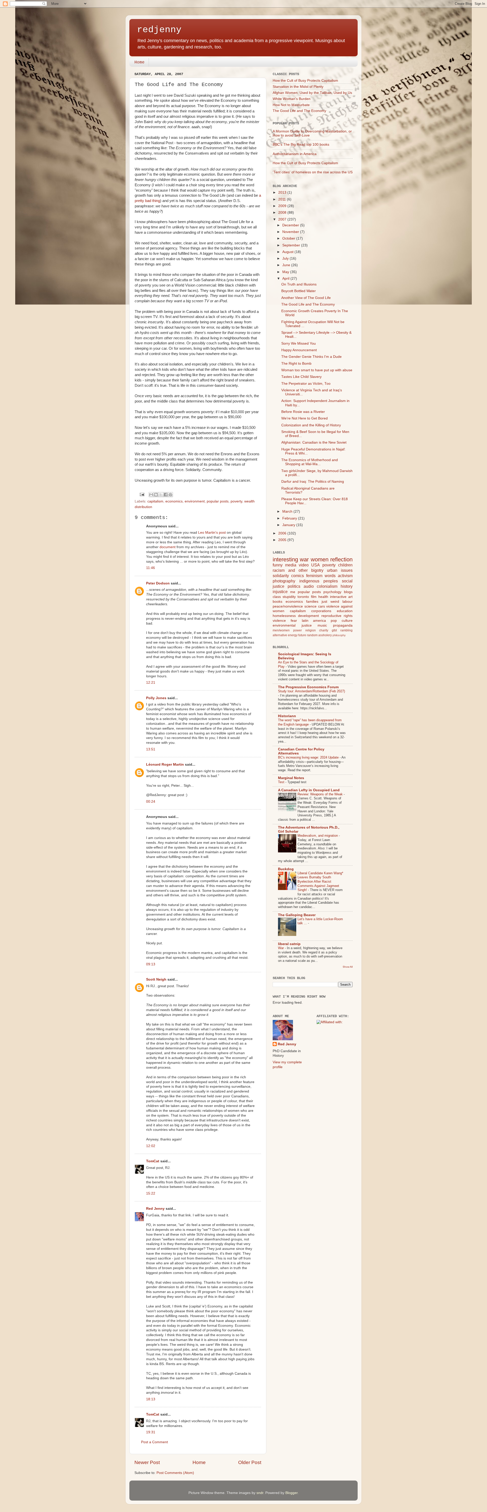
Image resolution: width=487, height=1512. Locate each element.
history (347, 586)
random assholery (319, 635)
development (308, 616)
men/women (281, 630)
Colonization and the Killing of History (311, 425)
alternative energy (285, 635)
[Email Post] (142, 494)
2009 (282, 206)
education (345, 611)
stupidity (289, 597)
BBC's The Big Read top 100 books (301, 144)
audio (309, 586)
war (304, 559)
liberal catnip (289, 944)
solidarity (281, 575)
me (292, 592)
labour (347, 601)
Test (281, 782)
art (350, 597)
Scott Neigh (156, 979)
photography (284, 581)
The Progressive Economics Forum (308, 687)
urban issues (340, 570)
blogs (348, 592)
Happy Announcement (299, 350)
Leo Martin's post (212, 532)
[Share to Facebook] (165, 494)
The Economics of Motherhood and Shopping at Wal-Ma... (309, 462)
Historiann (287, 716)
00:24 (150, 801)
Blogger (291, 1493)
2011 (282, 199)
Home (139, 62)
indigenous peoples (318, 581)
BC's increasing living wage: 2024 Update (309, 757)
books (277, 601)
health (323, 597)
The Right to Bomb (296, 363)
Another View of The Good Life (306, 298)
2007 (282, 219)
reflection (341, 559)
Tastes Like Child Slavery (301, 377)
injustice (280, 591)
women (319, 559)
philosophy (339, 635)
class (277, 597)
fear (294, 621)
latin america (314, 621)
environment (195, 501)
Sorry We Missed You (298, 343)
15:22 (150, 1193)
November (291, 232)
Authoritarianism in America (295, 154)
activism (345, 575)
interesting (285, 559)
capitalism (155, 501)
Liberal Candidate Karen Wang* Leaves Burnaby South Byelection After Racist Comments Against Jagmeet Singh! (320, 881)
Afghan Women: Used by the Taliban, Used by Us (312, 93)
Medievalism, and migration (318, 835)
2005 (282, 540)
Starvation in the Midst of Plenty (298, 87)
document (168, 547)
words (330, 575)
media (290, 565)
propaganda (343, 625)
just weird (330, 601)
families (312, 601)
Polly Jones (156, 698)
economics (174, 501)
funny (278, 565)
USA (315, 565)
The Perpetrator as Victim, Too (306, 383)
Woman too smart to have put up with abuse (316, 370)
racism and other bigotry (298, 570)
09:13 (150, 964)
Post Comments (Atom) (175, 1473)
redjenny (159, 30)
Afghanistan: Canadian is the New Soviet (313, 442)
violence (279, 621)
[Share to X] (160, 494)
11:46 (150, 568)
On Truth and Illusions (299, 284)
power (297, 630)
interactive (338, 597)
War (281, 948)
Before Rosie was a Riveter (303, 412)
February (290, 518)
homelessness (284, 616)
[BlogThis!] (156, 494)
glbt (334, 630)
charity (323, 630)
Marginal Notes (291, 778)
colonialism (327, 586)
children (345, 565)
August (288, 252)
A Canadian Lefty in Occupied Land (309, 790)
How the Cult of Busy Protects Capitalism (305, 80)
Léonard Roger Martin (165, 764)
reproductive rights (337, 616)
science (310, 606)
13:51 (150, 749)
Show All (348, 966)
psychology (332, 592)
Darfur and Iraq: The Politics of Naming (312, 481)
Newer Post (147, 1462)
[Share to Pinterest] (170, 494)
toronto (303, 597)
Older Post (249, 1462)
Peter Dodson (158, 583)
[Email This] (151, 494)
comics (297, 575)
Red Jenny (155, 1209)
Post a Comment (154, 1442)
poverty (236, 501)
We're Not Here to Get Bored (304, 418)
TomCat (152, 1161)
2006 (282, 533)
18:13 (150, 1399)
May (286, 272)
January (289, 525)
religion (310, 630)
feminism (314, 575)
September (291, 245)
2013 (282, 192)
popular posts (218, 501)
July (286, 258)
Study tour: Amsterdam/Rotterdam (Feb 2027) (311, 691)
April (286, 278)
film (314, 597)
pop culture (342, 621)
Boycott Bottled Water (298, 291)
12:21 (150, 682)
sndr (259, 1493)
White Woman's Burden (291, 99)
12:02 (150, 1146)
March (287, 511)
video (304, 565)
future (302, 635)
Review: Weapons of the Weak (321, 794)
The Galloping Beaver (297, 915)
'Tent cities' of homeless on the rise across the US (313, 172)
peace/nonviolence (288, 606)
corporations (321, 611)
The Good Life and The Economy (299, 111)
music (322, 625)
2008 (282, 212)
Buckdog (286, 869)
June (286, 265)
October (289, 238)
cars (321, 606)
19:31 (150, 1432)
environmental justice (292, 625)
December (291, 225)
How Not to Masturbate (291, 105)
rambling (346, 630)
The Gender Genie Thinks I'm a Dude (311, 357)
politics (294, 586)
